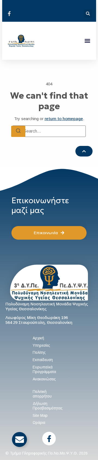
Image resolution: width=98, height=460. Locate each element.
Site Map (40, 415)
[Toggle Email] (19, 439)
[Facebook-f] (49, 438)
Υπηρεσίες (41, 345)
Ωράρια (39, 422)
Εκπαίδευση (43, 360)
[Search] (18, 131)
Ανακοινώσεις (44, 379)
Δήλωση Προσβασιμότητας (48, 405)
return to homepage (64, 118)
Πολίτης (39, 352)
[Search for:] (49, 131)
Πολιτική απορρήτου (42, 393)
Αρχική (38, 338)
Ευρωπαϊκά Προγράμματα (44, 369)
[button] (88, 14)
